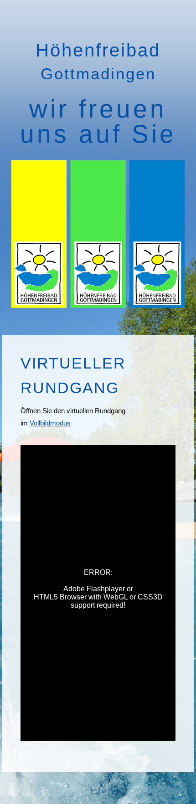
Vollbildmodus (50, 423)
